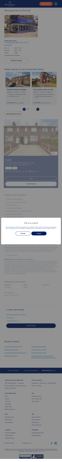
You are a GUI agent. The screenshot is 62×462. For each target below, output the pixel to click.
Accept (39, 233)
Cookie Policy (13, 228)
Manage (23, 233)
